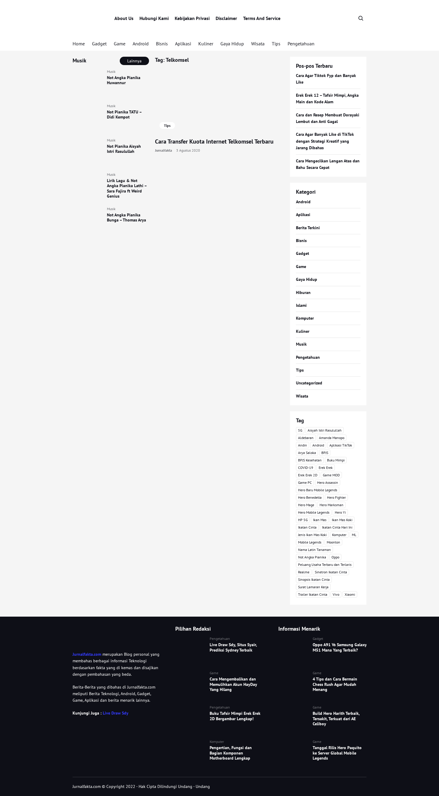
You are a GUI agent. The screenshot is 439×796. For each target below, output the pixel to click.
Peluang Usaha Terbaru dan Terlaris (324, 564)
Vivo (336, 594)
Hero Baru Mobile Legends (317, 490)
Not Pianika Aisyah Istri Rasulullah (124, 149)
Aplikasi (183, 44)
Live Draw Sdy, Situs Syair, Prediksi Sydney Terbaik (233, 647)
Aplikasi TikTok (340, 445)
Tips (276, 44)
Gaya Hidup (232, 44)
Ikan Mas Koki (342, 520)
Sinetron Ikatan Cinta (331, 572)
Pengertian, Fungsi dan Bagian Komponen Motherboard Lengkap (231, 753)
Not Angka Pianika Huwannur (123, 80)
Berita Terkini (308, 227)
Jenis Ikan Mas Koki (312, 534)
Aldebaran (306, 437)
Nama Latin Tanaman (314, 549)
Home (79, 44)
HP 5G (303, 520)
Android (141, 44)
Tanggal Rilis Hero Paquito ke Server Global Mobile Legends (337, 753)
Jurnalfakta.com (87, 654)
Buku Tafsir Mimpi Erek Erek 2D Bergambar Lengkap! (235, 716)
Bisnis (162, 44)
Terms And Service (261, 18)
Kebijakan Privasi (192, 18)
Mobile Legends (309, 542)
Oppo (335, 557)
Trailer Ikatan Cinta (312, 594)
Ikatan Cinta (307, 527)
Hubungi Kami (154, 18)
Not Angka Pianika (312, 557)
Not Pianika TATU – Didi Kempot (124, 114)
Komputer (305, 318)
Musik (111, 71)
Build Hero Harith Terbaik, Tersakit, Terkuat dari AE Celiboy (336, 718)
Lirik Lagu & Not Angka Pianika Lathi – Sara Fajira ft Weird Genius (127, 188)
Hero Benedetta (310, 497)
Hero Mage (306, 505)
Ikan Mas (319, 520)
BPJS (324, 452)
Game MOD (331, 475)
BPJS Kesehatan (310, 460)
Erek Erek (326, 467)
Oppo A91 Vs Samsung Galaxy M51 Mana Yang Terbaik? (339, 647)
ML (354, 534)
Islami (301, 305)
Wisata (258, 44)
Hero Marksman (331, 505)
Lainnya (134, 61)
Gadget (99, 44)
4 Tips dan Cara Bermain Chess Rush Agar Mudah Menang (335, 684)
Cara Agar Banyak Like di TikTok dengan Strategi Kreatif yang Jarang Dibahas (325, 141)
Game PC (305, 482)
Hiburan (303, 292)
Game (119, 44)
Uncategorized (309, 383)
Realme (303, 572)
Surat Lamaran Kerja (313, 587)
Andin (302, 445)
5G (300, 430)
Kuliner (205, 44)
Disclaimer (226, 18)
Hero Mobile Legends (313, 512)
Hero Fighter (336, 497)
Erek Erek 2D (307, 475)
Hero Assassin (327, 482)
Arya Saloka (307, 452)
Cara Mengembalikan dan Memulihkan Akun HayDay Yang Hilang (233, 684)
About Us (123, 18)
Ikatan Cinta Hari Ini (337, 527)
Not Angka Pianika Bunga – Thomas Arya (126, 217)
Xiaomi (350, 594)
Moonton (333, 542)
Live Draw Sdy (115, 713)
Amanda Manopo (331, 437)
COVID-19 (305, 467)
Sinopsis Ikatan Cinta (314, 579)
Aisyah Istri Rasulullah (325, 430)
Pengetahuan (301, 44)
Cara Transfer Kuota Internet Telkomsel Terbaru (214, 141)
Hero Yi (340, 512)
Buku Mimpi (336, 460)
